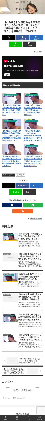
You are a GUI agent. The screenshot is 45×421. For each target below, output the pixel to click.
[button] (29, 44)
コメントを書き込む (22, 390)
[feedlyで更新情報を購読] (33, 205)
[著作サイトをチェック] (12, 205)
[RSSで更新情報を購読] (22, 211)
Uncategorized (9, 175)
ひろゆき (21, 175)
